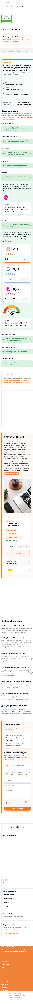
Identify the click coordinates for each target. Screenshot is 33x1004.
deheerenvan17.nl (9, 898)
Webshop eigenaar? (6, 9)
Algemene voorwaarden (16, 999)
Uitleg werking (5, 981)
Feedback (4, 987)
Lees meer (6, 838)
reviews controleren (10, 380)
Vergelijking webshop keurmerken (16, 995)
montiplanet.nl (8, 906)
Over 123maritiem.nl (20, 50)
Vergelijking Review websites (16, 997)
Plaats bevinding (17, 808)
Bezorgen (11, 546)
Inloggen (16, 9)
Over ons (4, 973)
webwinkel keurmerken (16, 382)
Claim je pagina (5, 970)
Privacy (16, 1002)
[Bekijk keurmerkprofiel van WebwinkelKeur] (6, 197)
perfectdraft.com (9, 894)
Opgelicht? (4, 984)
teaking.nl (7, 902)
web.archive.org (5, 646)
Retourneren (23, 546)
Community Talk (28, 50)
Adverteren (4, 990)
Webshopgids (10, 6)
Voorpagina (4, 961)
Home (2, 6)
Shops (7, 26)
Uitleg (17, 6)
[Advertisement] (16, 408)
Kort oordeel (3, 50)
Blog (21, 6)
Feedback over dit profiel (11, 933)
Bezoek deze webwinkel (11, 473)
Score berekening (11, 50)
